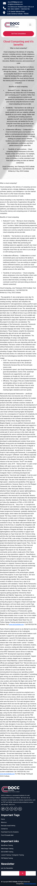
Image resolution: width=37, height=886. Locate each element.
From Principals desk (7, 835)
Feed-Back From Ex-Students (10, 832)
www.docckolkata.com (16, 624)
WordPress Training (7, 845)
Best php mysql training (8, 825)
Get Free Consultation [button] (18, 34)
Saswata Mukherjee (30, 883)
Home (3, 819)
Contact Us (4, 828)
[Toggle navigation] (30, 25)
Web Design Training (7, 848)
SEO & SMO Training (7, 851)
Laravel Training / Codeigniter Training (12, 855)
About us (4, 822)
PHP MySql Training (7, 858)
